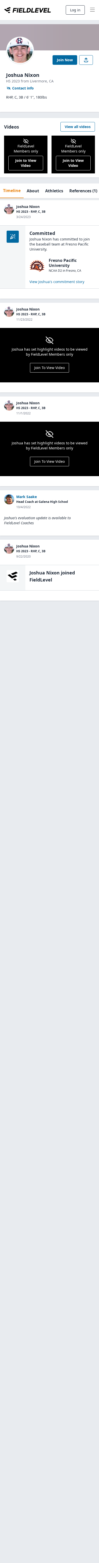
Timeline (12, 190)
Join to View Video (25, 163)
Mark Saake (26, 496)
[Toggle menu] (92, 10)
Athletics (54, 191)
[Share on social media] (86, 60)
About (33, 191)
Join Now (65, 59)
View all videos (78, 126)
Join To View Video (49, 367)
